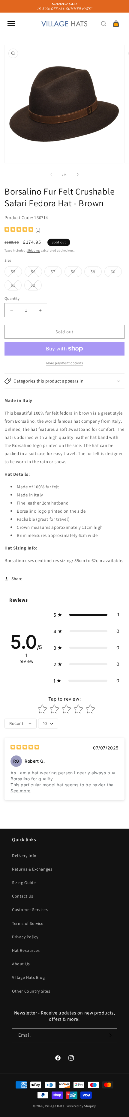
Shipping (33, 250)
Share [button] (16, 578)
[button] (11, 23)
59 (96, 273)
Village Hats (54, 1106)
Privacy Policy (25, 937)
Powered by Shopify (80, 1106)
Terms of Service (28, 923)
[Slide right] (77, 174)
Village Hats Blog (28, 977)
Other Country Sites (31, 991)
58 (76, 273)
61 (16, 286)
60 (116, 273)
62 (36, 286)
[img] (18, 230)
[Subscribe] (110, 1035)
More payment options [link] (64, 363)
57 (56, 273)
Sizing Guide (24, 882)
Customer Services (30, 909)
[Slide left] (51, 174)
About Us (21, 964)
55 (16, 273)
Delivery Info (24, 855)
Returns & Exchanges (32, 869)
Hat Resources (26, 950)
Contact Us (22, 896)
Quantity (12, 298)
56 (36, 273)
